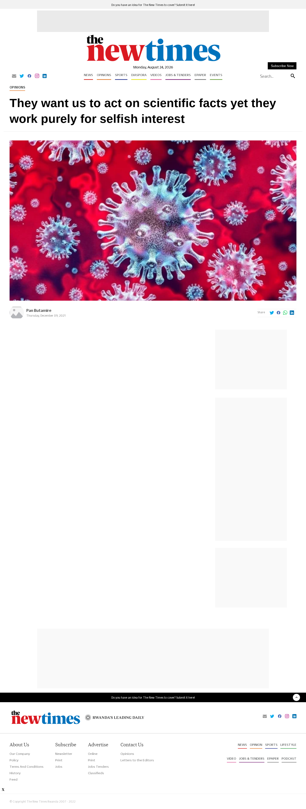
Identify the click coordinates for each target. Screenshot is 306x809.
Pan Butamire (38, 310)
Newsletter (63, 754)
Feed (13, 779)
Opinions (104, 75)
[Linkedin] (45, 76)
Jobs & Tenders (178, 75)
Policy (14, 760)
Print (58, 760)
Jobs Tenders (98, 766)
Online (93, 754)
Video (231, 758)
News (88, 75)
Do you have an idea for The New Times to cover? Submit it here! (153, 4)
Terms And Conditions (27, 766)
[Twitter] (22, 76)
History (15, 773)
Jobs (58, 766)
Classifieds (96, 773)
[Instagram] (37, 76)
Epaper (200, 75)
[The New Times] (153, 61)
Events (216, 75)
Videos (156, 75)
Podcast (289, 758)
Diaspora (139, 75)
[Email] (14, 76)
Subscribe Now (282, 66)
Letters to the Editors (137, 760)
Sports (121, 75)
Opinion (256, 745)
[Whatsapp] (285, 313)
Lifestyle (288, 745)
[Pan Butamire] (17, 318)
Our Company (20, 754)
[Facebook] (29, 76)
